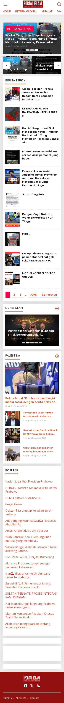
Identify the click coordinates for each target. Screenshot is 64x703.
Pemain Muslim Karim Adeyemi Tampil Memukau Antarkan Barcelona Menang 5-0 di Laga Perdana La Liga (39, 178)
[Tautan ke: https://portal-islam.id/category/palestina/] (57, 356)
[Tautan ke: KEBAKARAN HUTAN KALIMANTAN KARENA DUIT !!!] (12, 114)
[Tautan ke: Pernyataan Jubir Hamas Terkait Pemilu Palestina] (12, 418)
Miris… (26, 233)
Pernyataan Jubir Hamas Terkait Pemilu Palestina (38, 414)
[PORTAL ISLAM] (33, 4)
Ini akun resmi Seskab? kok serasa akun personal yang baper (45, 67)
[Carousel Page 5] (40, 342)
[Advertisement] (33, 653)
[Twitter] (32, 685)
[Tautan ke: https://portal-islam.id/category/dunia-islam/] (57, 308)
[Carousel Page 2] (32, 50)
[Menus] (5, 4)
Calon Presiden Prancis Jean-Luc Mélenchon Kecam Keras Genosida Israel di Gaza (37, 94)
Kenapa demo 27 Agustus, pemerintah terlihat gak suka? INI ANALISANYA (39, 257)
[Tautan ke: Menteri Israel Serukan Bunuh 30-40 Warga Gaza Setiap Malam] (12, 435)
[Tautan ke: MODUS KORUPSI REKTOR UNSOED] (12, 278)
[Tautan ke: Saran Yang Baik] (12, 200)
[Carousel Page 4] (36, 342)
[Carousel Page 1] (28, 50)
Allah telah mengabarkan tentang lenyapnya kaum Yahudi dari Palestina (38, 449)
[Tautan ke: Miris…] (12, 239)
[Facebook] (25, 685)
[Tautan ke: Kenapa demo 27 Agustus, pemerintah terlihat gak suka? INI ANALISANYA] (12, 259)
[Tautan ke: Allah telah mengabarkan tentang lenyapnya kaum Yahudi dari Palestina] (12, 453)
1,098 (33, 294)
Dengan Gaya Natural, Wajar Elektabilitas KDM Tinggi (38, 217)
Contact (34, 697)
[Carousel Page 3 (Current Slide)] (36, 50)
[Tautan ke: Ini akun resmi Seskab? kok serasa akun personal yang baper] (12, 157)
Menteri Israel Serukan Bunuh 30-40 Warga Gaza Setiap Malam (40, 432)
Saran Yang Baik (33, 194)
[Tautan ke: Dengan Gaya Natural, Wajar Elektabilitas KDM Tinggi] (12, 219)
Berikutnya (49, 294)
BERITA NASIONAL (19, 29)
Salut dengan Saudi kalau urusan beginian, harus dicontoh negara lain (30, 333)
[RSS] (38, 685)
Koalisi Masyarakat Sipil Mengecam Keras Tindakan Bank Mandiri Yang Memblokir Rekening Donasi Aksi (31, 38)
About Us (21, 697)
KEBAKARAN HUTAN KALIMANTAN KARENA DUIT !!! (39, 112)
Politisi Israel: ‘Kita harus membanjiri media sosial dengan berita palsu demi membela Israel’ (31, 400)
